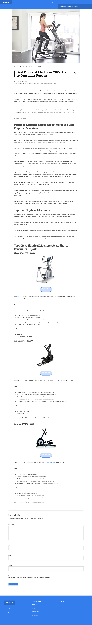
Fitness (34, 83)
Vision (54, 83)
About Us (34, 604)
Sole (51, 83)
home (20, 83)
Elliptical (26, 83)
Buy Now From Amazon (46, 289)
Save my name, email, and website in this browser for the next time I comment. (29, 577)
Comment (11, 524)
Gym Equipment (42, 83)
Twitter (34, 608)
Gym (38, 83)
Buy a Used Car (35, 615)
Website (10, 565)
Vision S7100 (19, 296)
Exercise (31, 83)
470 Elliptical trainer (50, 462)
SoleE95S (63, 380)
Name (10, 545)
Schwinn (48, 83)
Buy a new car (35, 611)
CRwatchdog (6, 2)
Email (10, 555)
